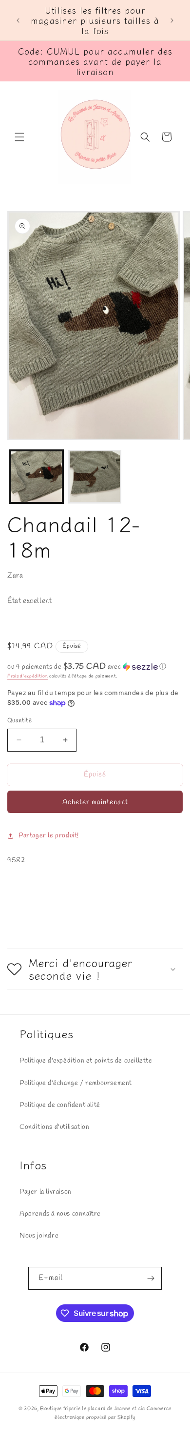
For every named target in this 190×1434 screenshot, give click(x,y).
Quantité (19, 721)
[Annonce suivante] (172, 20)
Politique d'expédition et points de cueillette (85, 1061)
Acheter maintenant (95, 802)
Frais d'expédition (27, 676)
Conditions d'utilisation (54, 1127)
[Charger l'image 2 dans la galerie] (95, 477)
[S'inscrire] (150, 1278)
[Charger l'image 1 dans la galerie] (36, 477)
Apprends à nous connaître (60, 1214)
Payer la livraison (45, 1192)
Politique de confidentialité (59, 1105)
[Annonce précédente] (18, 20)
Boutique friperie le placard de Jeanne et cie (93, 1408)
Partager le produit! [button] (49, 835)
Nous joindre (38, 1235)
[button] (19, 137)
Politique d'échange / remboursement (75, 1083)
